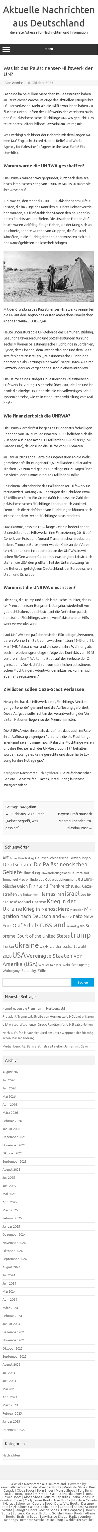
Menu (49, 49)
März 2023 (10, 1405)
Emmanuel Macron (16, 879)
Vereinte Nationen (50, 964)
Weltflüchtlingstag (75, 964)
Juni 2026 (9, 1088)
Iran (60, 894)
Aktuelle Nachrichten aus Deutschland (38, 1484)
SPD (82, 926)
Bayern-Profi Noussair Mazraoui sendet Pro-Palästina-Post (75, 821)
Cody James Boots (38, 1500)
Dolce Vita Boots (66, 1503)
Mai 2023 (9, 1389)
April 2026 (10, 1104)
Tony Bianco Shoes (53, 1516)
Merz (63, 909)
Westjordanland (15, 785)
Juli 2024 (9, 1275)
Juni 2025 (9, 1186)
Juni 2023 (9, 1380)
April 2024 (10, 1299)
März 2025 (10, 1210)
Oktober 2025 (13, 1153)
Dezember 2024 (14, 1234)
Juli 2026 (9, 1080)
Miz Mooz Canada (48, 1493)
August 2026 (11, 1072)
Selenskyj (72, 926)
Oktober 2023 (13, 1348)
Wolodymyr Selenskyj (20, 970)
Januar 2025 (11, 1226)
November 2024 (14, 1242)
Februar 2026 (12, 1121)
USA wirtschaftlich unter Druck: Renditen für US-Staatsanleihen (48, 1024)
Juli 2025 (9, 1177)
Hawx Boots (74, 1513)
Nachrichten (28, 773)
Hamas (44, 779)
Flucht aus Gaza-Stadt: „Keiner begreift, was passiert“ (25, 821)
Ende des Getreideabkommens (53, 879)
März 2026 (10, 1112)
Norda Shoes (72, 1493)
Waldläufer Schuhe (79, 1519)
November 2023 (14, 1340)
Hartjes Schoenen (17, 1503)
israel (55, 779)
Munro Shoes (65, 1490)
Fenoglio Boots (26, 1510)
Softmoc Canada (25, 1513)
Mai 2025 (9, 1194)
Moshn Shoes (49, 1510)
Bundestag (26, 858)
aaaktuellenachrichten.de (19, 1487)
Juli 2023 (9, 1372)
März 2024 (10, 1307)
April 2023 (10, 1397)
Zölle (41, 970)
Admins (18, 83)
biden (14, 858)
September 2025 (15, 1161)
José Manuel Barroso (27, 902)
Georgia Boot (42, 1503)
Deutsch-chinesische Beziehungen (63, 858)
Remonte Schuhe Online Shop (41, 1519)
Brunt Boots (24, 1493)
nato (78, 916)
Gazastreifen (27, 779)
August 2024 (11, 1267)
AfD (6, 858)
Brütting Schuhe (51, 1513)
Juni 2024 (9, 1283)
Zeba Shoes (81, 1497)
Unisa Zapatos (71, 1510)
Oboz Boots (26, 1490)
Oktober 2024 (13, 1250)
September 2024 (15, 1259)
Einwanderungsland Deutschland (65, 873)
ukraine (27, 945)
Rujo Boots (49, 1506)
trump (80, 935)
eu (80, 878)
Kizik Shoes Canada (25, 1506)
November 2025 (14, 1145)
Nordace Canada (84, 1500)
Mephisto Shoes (75, 1487)
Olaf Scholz (26, 925)
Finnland (38, 886)
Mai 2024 (9, 1291)
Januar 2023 (11, 1421)
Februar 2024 (12, 1315)
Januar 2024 (11, 1324)
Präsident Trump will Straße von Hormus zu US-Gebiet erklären (48, 1016)
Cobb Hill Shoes (71, 1506)
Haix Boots (62, 1500)
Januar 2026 (11, 1129)
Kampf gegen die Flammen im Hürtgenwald (34, 1008)
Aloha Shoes (33, 1497)
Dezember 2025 (14, 1137)
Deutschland (18, 864)
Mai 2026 (9, 1096)
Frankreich (59, 885)
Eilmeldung (31, 873)
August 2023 (11, 1364)
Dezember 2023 (14, 1332)
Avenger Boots (50, 1487)
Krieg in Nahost (73, 779)
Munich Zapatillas (57, 1497)
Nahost (67, 917)
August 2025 (11, 1169)
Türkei (8, 946)
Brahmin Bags (27, 1516)
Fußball (76, 886)
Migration (76, 909)
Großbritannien (28, 894)
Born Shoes (45, 1490)
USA (19, 955)
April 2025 (10, 1202)
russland (52, 925)
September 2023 (15, 1356)
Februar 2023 (12, 1413)
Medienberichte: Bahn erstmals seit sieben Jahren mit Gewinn (47, 1046)
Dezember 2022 (14, 1429)
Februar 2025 (12, 1218)
